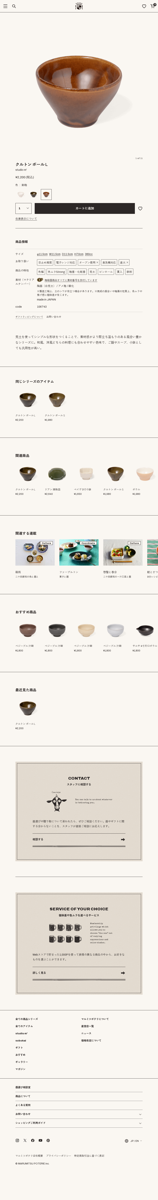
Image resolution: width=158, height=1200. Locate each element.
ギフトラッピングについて (29, 317)
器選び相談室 (22, 1087)
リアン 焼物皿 (52, 489)
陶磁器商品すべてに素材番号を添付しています (71, 280)
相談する (38, 839)
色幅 (41, 272)
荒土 (92, 272)
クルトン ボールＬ (25, 489)
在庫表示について (26, 218)
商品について (22, 1096)
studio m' (21, 1033)
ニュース (86, 1033)
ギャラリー (21, 1062)
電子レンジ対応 (65, 262)
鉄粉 (129, 272)
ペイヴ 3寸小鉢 (82, 489)
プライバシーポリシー (58, 1156)
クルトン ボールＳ (113, 489)
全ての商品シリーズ (26, 1019)
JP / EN (134, 1140)
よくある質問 (22, 1105)
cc (89, 254)
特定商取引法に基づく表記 (89, 1156)
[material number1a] (40, 280)
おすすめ (20, 1055)
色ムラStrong (56, 272)
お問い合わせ (53, 317)
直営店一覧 (87, 1026)
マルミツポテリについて (95, 1019)
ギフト (19, 1047)
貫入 (119, 272)
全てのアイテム (24, 1026)
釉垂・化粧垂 (77, 272)
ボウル (136, 489)
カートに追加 (85, 208)
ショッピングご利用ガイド (30, 1123)
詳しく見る (39, 972)
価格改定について (91, 1040)
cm (42, 254)
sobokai (20, 1040)
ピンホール (106, 272)
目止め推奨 (45, 262)
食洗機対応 (109, 262)
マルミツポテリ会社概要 (29, 1156)
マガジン (20, 1069)
